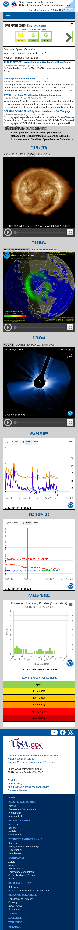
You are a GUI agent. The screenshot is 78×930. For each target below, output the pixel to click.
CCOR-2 (20, 344)
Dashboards (16, 858)
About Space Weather (22, 802)
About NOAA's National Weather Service (28, 787)
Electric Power (39, 132)
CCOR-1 (8, 344)
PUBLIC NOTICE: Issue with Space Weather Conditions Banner (37, 62)
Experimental (15, 850)
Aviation (24, 132)
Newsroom (14, 909)
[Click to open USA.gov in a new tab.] (27, 743)
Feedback (14, 926)
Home (11, 797)
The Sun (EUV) (39, 148)
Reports (12, 828)
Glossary (12, 902)
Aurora (15, 132)
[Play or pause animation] (8, 232)
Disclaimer (13, 780)
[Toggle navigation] (8, 15)
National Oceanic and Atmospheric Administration (33, 755)
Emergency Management (21, 872)
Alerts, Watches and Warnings (23, 846)
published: (9, 65)
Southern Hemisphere (44, 249)
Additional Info (15, 816)
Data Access (14, 853)
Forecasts (13, 824)
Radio (11, 878)
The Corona (39, 338)
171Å (23, 154)
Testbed (13, 913)
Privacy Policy (15, 783)
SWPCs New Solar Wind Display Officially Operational (32, 95)
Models (12, 831)
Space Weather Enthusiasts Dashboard (28, 890)
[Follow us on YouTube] (54, 732)
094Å (7, 154)
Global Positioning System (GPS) (44, 136)
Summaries (14, 843)
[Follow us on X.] (70, 732)
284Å (39, 154)
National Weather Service (21, 759)
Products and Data (20, 820)
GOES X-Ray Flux (39, 433)
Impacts (12, 806)
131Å (14, 154)
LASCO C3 (48, 344)
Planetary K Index (39, 595)
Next (69, 37)
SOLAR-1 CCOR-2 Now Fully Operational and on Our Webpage (37, 111)
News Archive (15, 905)
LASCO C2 (33, 344)
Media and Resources (22, 895)
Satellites (36, 139)
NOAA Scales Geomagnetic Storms (39, 678)
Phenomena (14, 812)
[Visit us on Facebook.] (63, 732)
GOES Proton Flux (39, 514)
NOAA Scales (39, 26)
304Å (47, 154)
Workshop (15, 922)
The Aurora (39, 243)
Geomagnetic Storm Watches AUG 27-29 (26, 78)
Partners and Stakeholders (22, 809)
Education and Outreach (20, 899)
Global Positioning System (21, 875)
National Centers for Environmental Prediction (31, 762)
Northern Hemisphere (16, 249)
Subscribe (15, 918)
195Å (31, 154)
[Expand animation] (70, 232)
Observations (15, 834)
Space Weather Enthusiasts (58, 139)
